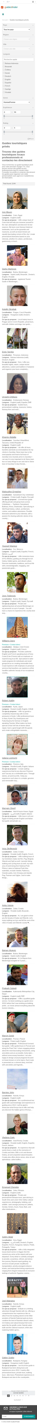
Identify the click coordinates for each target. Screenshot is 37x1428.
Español (8, 83)
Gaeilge (8, 89)
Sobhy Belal (7, 1237)
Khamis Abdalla (9, 437)
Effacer (31, 139)
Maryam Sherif (9, 808)
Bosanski (8, 66)
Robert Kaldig (8, 700)
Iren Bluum (7, 212)
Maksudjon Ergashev (11, 491)
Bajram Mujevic (9, 950)
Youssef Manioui (9, 546)
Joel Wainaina (8, 1301)
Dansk (7, 73)
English (8, 79)
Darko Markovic (9, 269)
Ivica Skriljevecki (9, 848)
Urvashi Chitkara (9, 397)
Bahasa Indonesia (11, 63)
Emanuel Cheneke (10, 1187)
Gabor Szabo (8, 1357)
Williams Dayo (8, 641)
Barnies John (8, 1092)
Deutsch (8, 76)
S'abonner (29, 1416)
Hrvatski (8, 92)
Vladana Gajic (8, 1137)
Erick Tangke (8, 352)
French (7, 86)
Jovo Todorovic (9, 596)
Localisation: (7, 215)
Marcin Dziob (8, 1036)
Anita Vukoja (7, 905)
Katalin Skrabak (9, 309)
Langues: (5, 218)
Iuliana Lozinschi (9, 758)
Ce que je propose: (9, 220)
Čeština (8, 70)
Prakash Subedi (9, 988)
